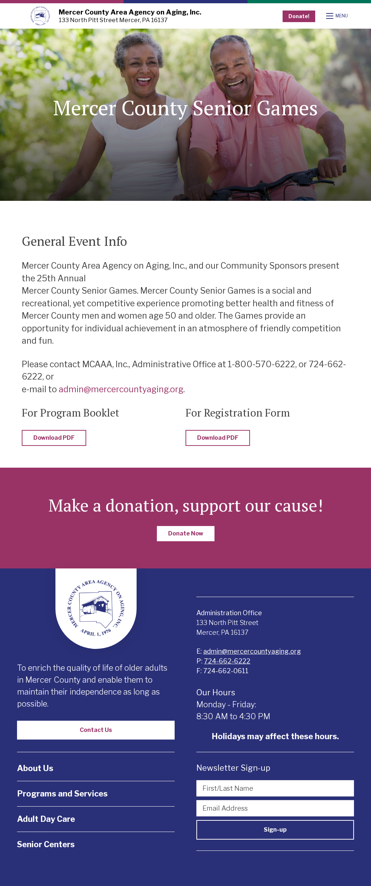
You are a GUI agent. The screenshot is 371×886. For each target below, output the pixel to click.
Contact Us (96, 729)
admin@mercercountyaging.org (121, 389)
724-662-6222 (227, 661)
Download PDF (54, 437)
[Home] (40, 16)
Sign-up (275, 829)
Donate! (298, 16)
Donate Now (185, 533)
